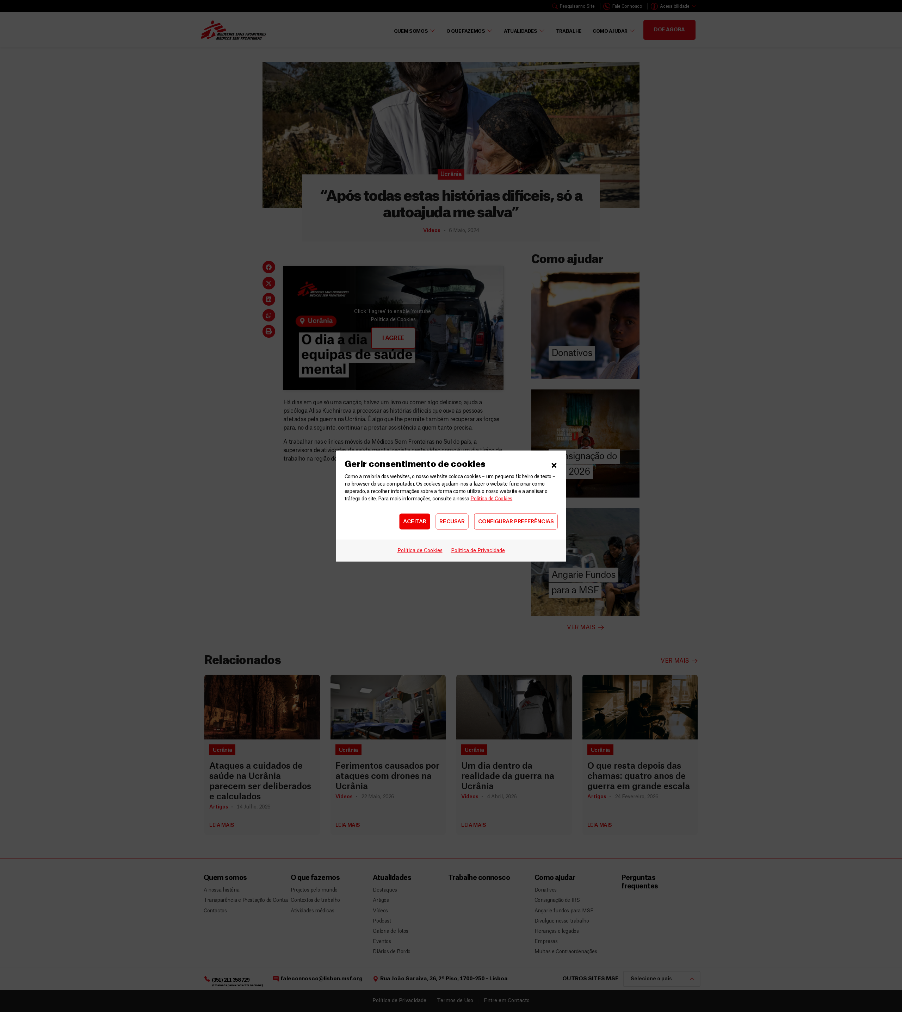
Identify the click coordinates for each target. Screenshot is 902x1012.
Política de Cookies (491, 498)
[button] (554, 464)
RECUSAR (451, 521)
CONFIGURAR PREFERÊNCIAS (516, 521)
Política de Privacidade (478, 550)
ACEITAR (414, 521)
